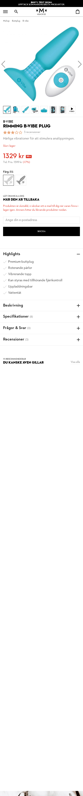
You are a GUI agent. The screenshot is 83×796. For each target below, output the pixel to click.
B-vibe (26, 21)
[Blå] (8, 180)
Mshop (6, 21)
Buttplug (16, 21)
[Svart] (20, 180)
